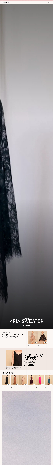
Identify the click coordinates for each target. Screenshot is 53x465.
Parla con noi (3, 0)
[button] (47, 2)
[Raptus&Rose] (5, 2)
